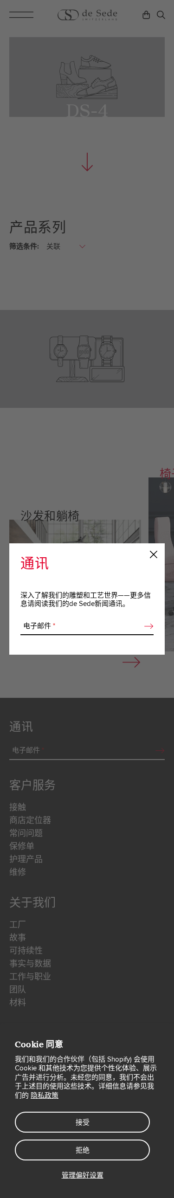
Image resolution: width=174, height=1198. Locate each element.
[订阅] (146, 626)
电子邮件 (39, 626)
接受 (83, 1122)
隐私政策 (44, 1095)
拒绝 (83, 1150)
